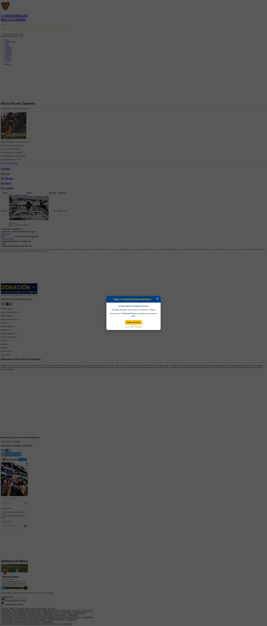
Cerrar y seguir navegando (133, 327)
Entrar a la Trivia (133, 322)
